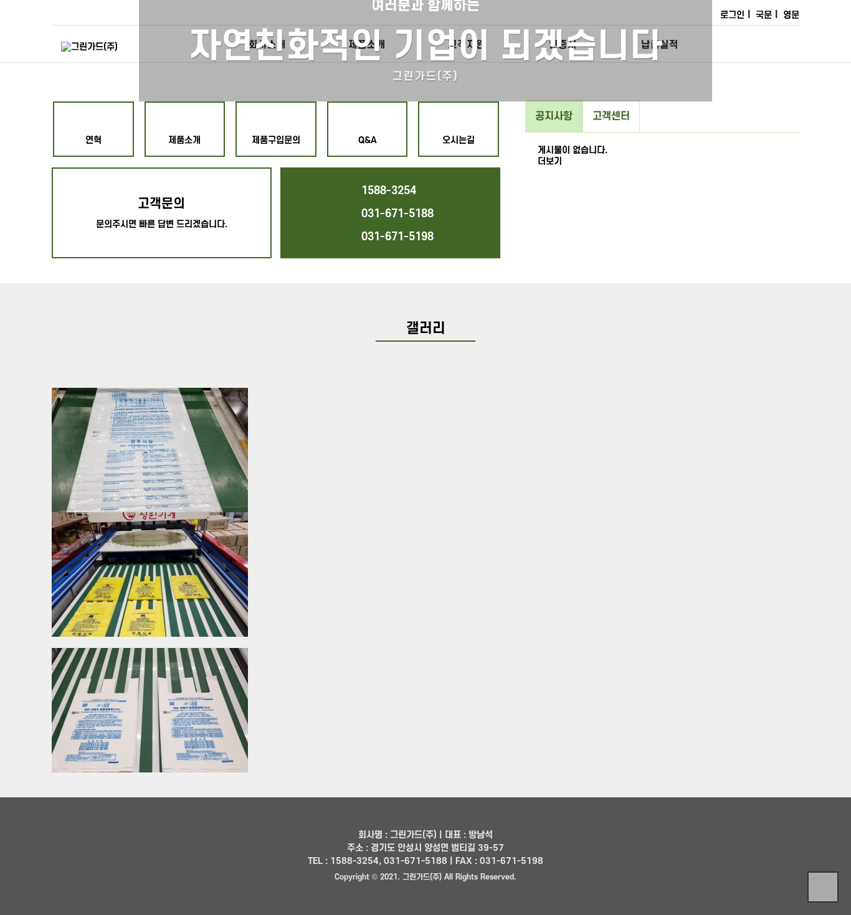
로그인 (732, 15)
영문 (791, 15)
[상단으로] (823, 887)
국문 (764, 15)
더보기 (550, 161)
